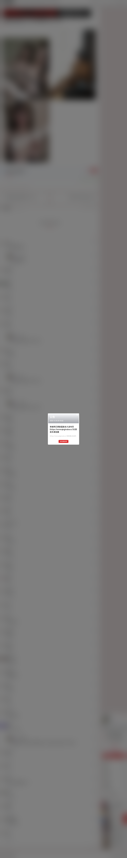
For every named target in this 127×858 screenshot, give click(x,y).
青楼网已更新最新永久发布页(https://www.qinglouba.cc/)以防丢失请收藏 (63, 429)
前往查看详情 (63, 441)
